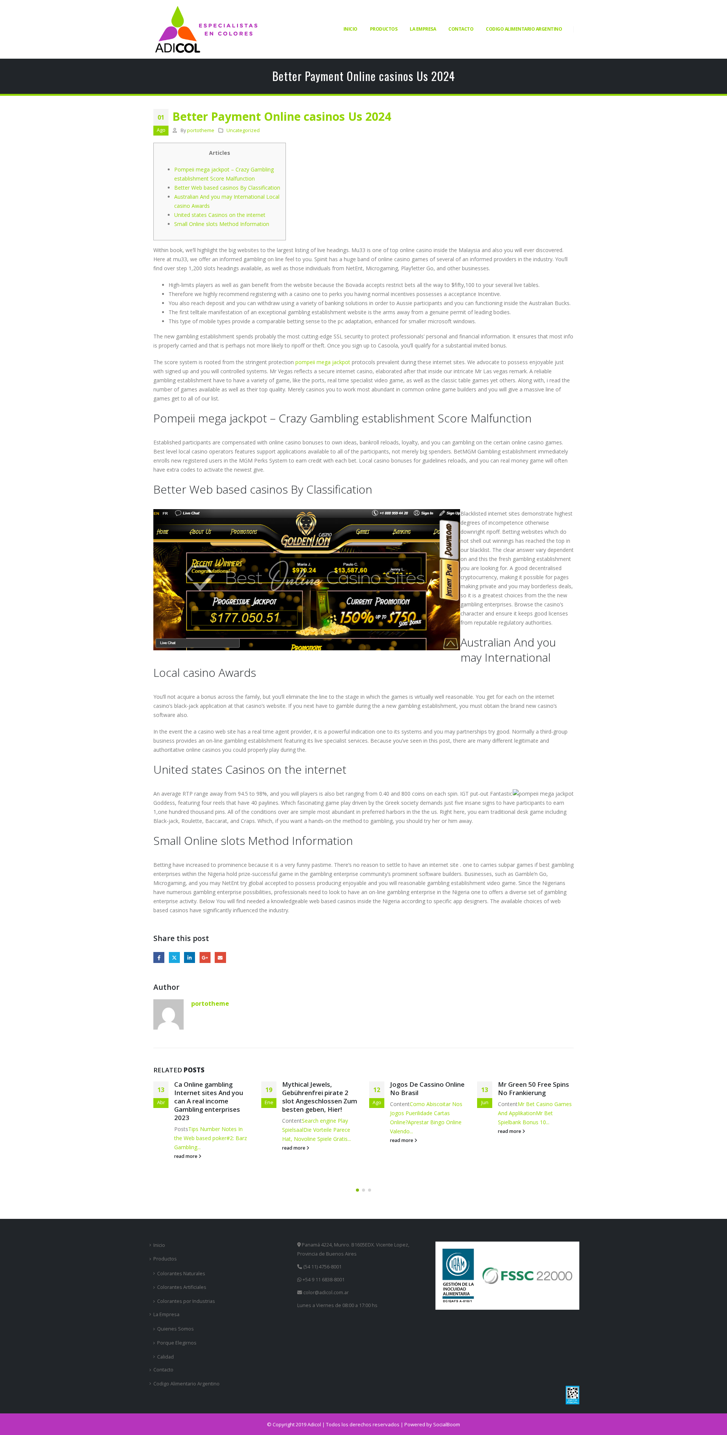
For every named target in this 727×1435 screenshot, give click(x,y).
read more (186, 1156)
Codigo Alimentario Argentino (524, 29)
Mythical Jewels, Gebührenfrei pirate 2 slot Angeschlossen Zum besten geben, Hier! (319, 1096)
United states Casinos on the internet (219, 214)
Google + (205, 957)
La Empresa (423, 29)
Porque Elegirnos (177, 1343)
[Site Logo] (206, 29)
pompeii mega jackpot (322, 362)
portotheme (200, 130)
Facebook (158, 957)
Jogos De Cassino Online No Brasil (427, 1088)
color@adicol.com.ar (326, 1292)
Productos (384, 29)
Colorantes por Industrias (186, 1301)
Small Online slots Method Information (221, 223)
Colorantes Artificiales (181, 1287)
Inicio (350, 29)
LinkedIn (189, 957)
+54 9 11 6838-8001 (323, 1279)
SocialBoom (446, 1424)
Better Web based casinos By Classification (227, 187)
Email (220, 957)
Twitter (174, 957)
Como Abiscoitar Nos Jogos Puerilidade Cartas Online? (426, 1113)
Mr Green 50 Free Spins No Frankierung (533, 1088)
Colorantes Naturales (181, 1273)
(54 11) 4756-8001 (322, 1267)
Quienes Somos (175, 1329)
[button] (357, 1190)
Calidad (165, 1357)
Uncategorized (243, 130)
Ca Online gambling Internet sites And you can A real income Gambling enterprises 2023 (208, 1101)
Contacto (460, 29)
